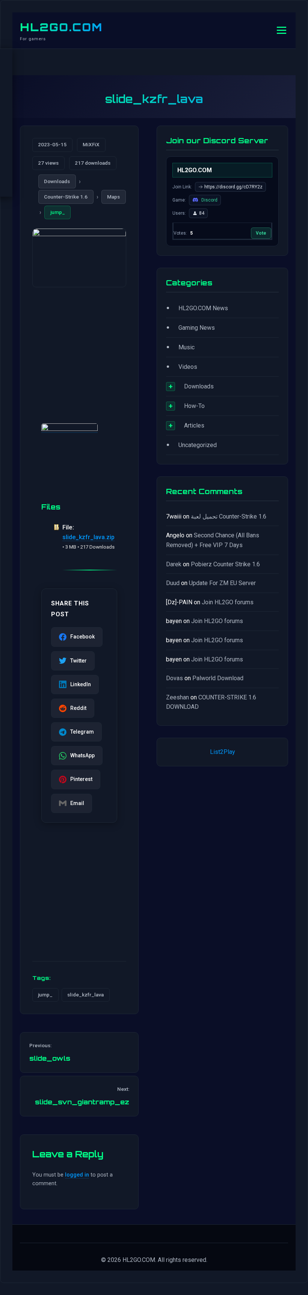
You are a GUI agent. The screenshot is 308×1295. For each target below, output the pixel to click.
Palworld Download (217, 678)
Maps (113, 197)
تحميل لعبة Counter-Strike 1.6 (228, 516)
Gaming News (196, 327)
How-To (194, 405)
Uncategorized (197, 445)
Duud (173, 583)
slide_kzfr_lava (85, 995)
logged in (77, 1175)
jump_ (57, 212)
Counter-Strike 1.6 (66, 197)
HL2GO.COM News (203, 308)
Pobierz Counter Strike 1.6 (225, 564)
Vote (261, 233)
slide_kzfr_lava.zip (88, 537)
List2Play (222, 751)
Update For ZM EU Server (222, 583)
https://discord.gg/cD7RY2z (233, 187)
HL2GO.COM (61, 27)
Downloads (57, 181)
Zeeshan (177, 697)
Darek (173, 564)
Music (186, 347)
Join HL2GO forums (228, 602)
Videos (187, 366)
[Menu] (281, 30)
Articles (194, 425)
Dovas (174, 678)
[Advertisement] (79, 346)
